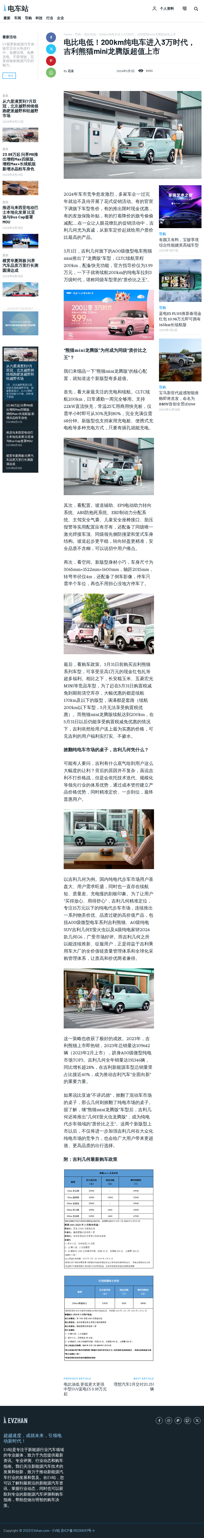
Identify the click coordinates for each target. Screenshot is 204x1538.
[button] (196, 8)
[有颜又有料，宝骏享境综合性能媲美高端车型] (180, 206)
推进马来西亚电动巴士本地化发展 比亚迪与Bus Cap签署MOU (20, 214)
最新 (5, 95)
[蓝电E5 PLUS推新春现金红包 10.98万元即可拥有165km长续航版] (180, 280)
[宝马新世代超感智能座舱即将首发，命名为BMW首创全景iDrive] (180, 360)
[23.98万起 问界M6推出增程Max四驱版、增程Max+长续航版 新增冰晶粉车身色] (20, 188)
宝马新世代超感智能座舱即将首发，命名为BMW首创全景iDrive (179, 398)
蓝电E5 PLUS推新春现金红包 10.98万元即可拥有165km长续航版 (180, 319)
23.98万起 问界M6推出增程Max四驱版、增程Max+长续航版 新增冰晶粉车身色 (20, 161)
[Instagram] (168, 1420)
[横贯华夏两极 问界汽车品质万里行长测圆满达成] (20, 289)
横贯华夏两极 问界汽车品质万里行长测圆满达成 (20, 265)
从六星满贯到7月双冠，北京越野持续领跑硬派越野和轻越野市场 (20, 108)
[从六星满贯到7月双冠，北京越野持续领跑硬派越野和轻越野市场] (20, 135)
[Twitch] (187, 1420)
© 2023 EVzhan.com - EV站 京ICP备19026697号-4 (57, 1530)
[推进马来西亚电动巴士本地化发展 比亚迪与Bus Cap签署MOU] (20, 241)
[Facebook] (51, 37)
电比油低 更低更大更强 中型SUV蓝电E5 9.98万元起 (85, 1389)
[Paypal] (178, 1420)
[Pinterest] (51, 61)
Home (68, 34)
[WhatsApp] (51, 73)
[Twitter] (51, 49)
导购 (78, 34)
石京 (71, 71)
